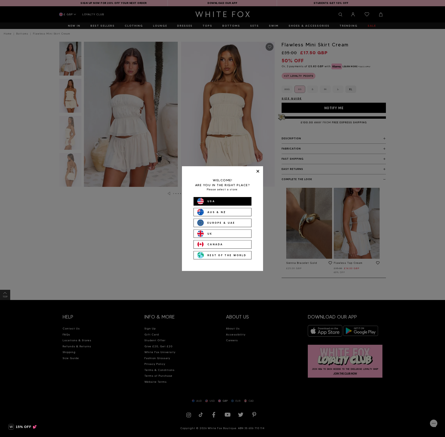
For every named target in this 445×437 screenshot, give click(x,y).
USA (211, 201)
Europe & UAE (221, 222)
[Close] (258, 171)
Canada (215, 244)
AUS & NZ (216, 212)
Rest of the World (226, 255)
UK (210, 233)
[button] (23, 426)
